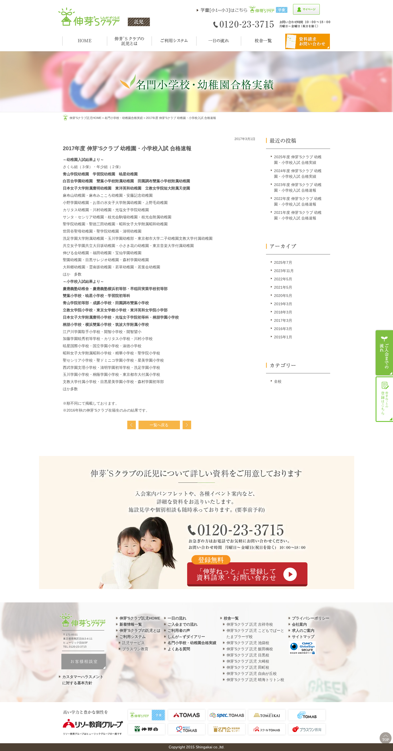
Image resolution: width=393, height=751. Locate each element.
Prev (131, 425)
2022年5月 (283, 279)
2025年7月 (283, 262)
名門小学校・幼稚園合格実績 (124, 117)
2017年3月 (283, 320)
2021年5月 (283, 287)
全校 (278, 381)
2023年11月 (284, 271)
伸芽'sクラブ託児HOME (85, 117)
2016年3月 (283, 329)
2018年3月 (283, 312)
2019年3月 (283, 304)
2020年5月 (283, 295)
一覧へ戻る (159, 425)
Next (187, 425)
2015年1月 (283, 337)
